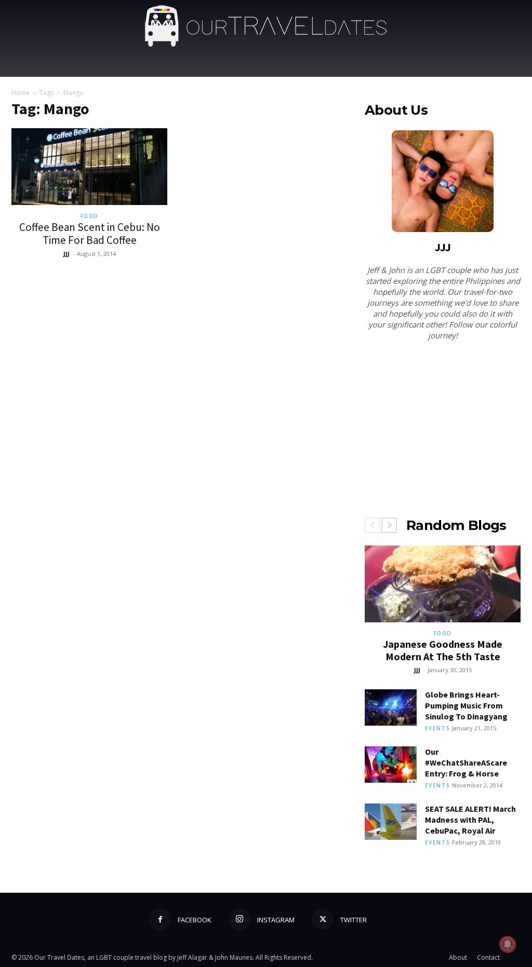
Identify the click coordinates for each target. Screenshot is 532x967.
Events (437, 728)
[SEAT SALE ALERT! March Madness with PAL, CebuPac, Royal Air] (391, 821)
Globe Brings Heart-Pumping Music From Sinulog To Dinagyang (466, 705)
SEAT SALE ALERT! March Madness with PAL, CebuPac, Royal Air (470, 819)
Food (90, 216)
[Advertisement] (443, 431)
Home (20, 92)
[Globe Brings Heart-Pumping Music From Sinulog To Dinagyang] (391, 707)
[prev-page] (372, 525)
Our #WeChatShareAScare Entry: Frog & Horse (466, 762)
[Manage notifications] (507, 944)
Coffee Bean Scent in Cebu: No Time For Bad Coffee (89, 233)
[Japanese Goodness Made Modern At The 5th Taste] (443, 584)
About (458, 957)
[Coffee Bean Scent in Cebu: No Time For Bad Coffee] (89, 166)
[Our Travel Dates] (266, 26)
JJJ (66, 253)
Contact (488, 957)
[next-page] (389, 525)
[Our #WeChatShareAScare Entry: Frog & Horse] (391, 764)
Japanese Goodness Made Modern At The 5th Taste (442, 650)
